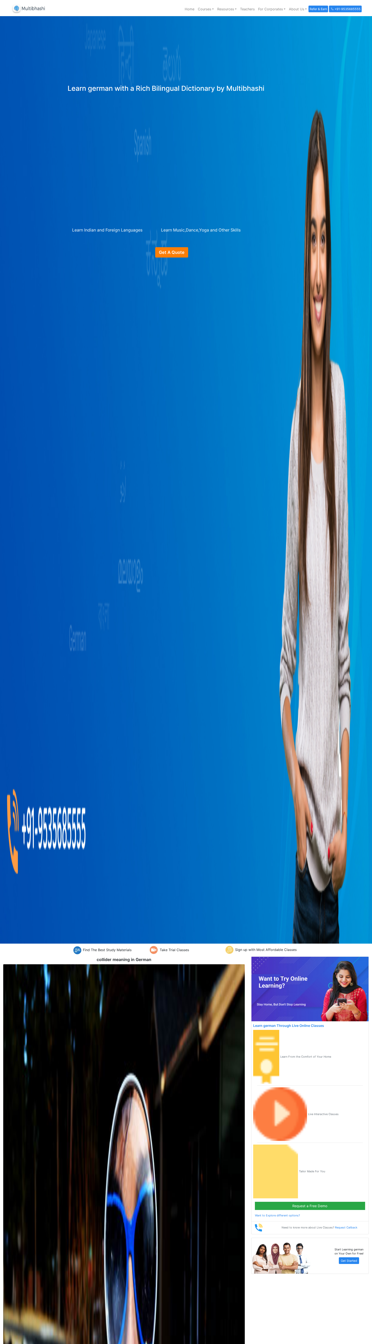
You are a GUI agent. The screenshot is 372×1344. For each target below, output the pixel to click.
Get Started (349, 1260)
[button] (205, 9)
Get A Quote (171, 252)
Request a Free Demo (309, 1206)
